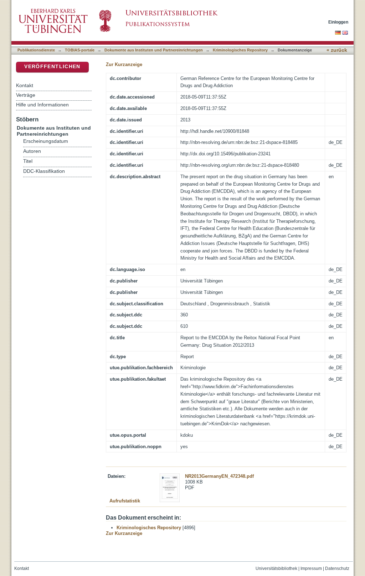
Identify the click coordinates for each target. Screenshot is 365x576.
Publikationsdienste (36, 50)
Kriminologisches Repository (240, 50)
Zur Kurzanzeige (124, 64)
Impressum (311, 568)
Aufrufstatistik (124, 501)
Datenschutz (337, 568)
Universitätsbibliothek (276, 568)
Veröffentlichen (52, 66)
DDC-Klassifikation (44, 171)
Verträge (25, 95)
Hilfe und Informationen (42, 104)
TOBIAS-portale (79, 50)
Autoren (32, 151)
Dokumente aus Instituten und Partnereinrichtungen (153, 50)
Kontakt (24, 85)
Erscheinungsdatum (45, 141)
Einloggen (338, 22)
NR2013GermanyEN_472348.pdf (219, 476)
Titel (27, 161)
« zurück (337, 50)
